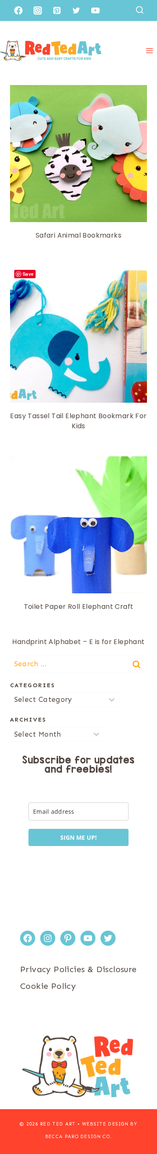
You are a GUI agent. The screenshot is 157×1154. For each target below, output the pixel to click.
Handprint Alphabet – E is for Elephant (78, 642)
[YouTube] (95, 10)
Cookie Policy (48, 986)
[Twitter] (76, 10)
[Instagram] (37, 10)
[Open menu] (149, 50)
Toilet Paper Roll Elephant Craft (79, 606)
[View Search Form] (139, 10)
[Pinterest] (57, 10)
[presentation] (78, 153)
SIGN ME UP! (78, 837)
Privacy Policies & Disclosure (78, 969)
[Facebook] (18, 10)
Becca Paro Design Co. (78, 1136)
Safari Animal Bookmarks (78, 235)
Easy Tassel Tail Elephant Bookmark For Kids (78, 421)
